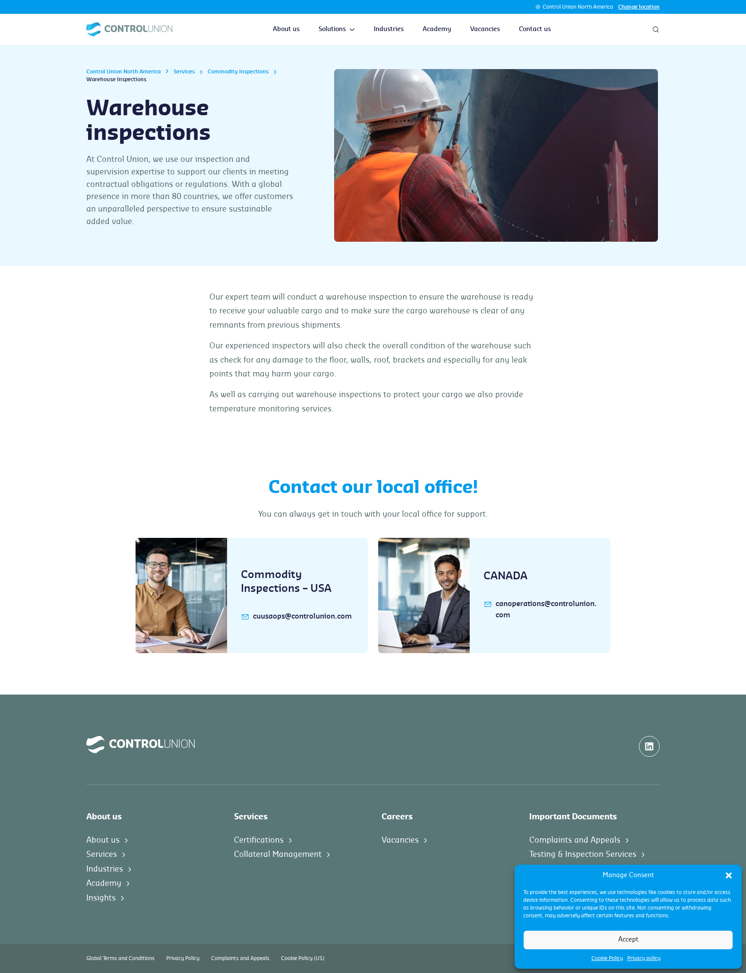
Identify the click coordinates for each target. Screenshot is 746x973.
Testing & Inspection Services (582, 854)
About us (286, 29)
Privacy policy (644, 958)
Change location (639, 6)
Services (184, 71)
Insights (101, 898)
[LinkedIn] (649, 746)
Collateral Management (278, 854)
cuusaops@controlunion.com (302, 616)
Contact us (535, 29)
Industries (389, 29)
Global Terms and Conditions (120, 958)
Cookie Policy (607, 958)
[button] (728, 875)
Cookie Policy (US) (302, 958)
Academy (437, 29)
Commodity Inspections (238, 71)
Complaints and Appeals (574, 840)
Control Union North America (578, 6)
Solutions (332, 29)
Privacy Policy (182, 958)
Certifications (259, 840)
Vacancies (485, 29)
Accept (628, 939)
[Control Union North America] (129, 29)
